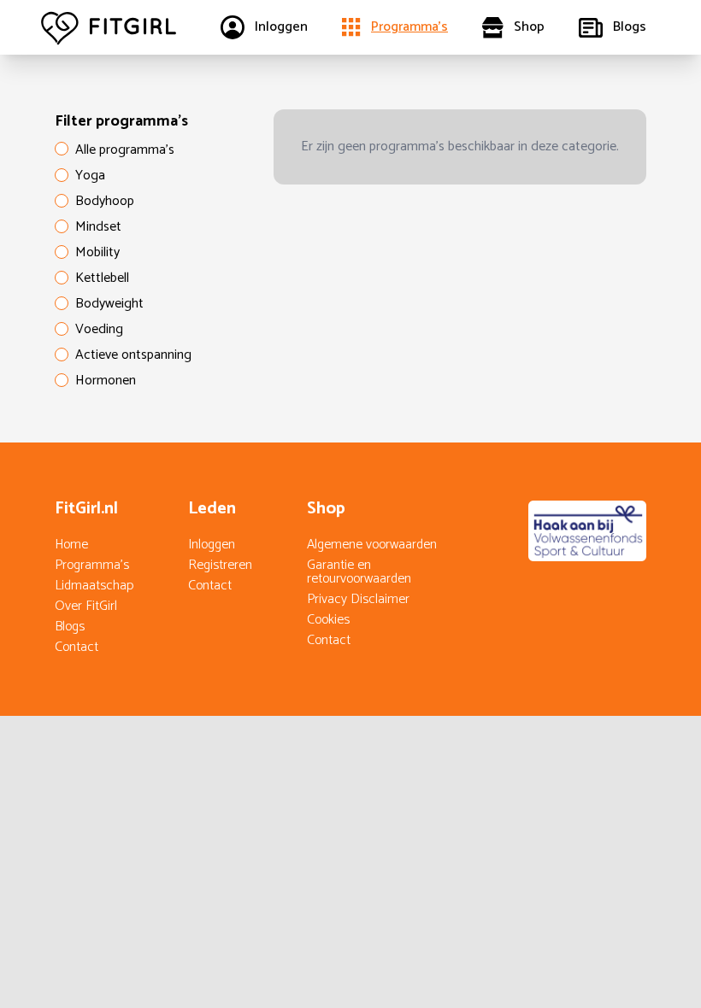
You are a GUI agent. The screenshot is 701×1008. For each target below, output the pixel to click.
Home (71, 544)
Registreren (220, 565)
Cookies (328, 619)
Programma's (92, 565)
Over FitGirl (86, 606)
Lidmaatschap (94, 585)
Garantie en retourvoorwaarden (359, 572)
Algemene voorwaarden (372, 544)
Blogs (70, 626)
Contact (76, 647)
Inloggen (211, 544)
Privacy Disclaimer (358, 599)
